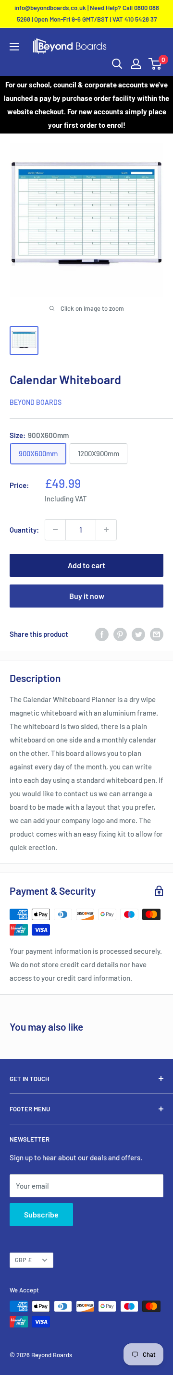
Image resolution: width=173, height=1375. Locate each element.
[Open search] (117, 64)
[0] (155, 64)
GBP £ (23, 1260)
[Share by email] (156, 634)
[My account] (136, 64)
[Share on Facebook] (102, 634)
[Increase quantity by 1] (106, 530)
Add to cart (86, 565)
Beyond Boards (36, 402)
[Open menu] (14, 46)
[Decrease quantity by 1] (55, 530)
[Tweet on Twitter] (138, 634)
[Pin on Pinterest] (120, 634)
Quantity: (24, 529)
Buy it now (86, 595)
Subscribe (41, 1214)
